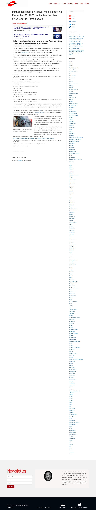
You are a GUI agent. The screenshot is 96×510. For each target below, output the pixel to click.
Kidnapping (71, 246)
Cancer (71, 119)
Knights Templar (72, 248)
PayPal (73, 27)
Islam (70, 236)
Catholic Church (72, 123)
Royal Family (72, 361)
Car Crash (71, 121)
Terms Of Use (47, 507)
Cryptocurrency (72, 151)
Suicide (71, 400)
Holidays (71, 226)
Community (57, 3)
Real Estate (71, 355)
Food (70, 198)
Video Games (72, 438)
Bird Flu (71, 101)
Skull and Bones (72, 379)
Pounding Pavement (73, 333)
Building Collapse (73, 113)
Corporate (71, 145)
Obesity (71, 305)
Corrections (71, 147)
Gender (71, 214)
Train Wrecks (72, 420)
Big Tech (71, 99)
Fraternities (71, 200)
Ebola (70, 165)
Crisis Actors (72, 149)
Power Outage (72, 337)
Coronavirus (72, 143)
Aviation (71, 87)
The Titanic (71, 416)
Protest (70, 345)
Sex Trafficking (72, 371)
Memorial (71, 271)
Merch (81, 3)
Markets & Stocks (73, 259)
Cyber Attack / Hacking (74, 153)
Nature (70, 297)
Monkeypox (71, 283)
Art (70, 79)
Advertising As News (73, 67)
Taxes (70, 406)
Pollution (71, 327)
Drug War (71, 161)
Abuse (70, 63)
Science (71, 365)
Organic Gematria (73, 309)
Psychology (71, 349)
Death (70, 155)
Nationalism (71, 293)
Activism (71, 65)
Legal (70, 252)
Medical (71, 269)
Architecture (72, 77)
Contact (87, 3)
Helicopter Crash (73, 222)
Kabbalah (71, 242)
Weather (71, 450)
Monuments (72, 285)
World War (71, 452)
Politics (70, 325)
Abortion (71, 61)
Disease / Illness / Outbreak (75, 159)
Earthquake (71, 163)
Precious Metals (72, 339)
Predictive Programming (74, 341)
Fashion (71, 188)
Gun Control (72, 218)
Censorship (71, 127)
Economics (71, 169)
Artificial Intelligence (73, 83)
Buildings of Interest (73, 115)
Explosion (71, 187)
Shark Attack (72, 375)
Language (71, 250)
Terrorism (71, 412)
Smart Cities (72, 383)
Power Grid (71, 335)
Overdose (71, 313)
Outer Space (72, 311)
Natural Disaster (72, 295)
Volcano (71, 444)
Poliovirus (71, 323)
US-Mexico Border (73, 434)
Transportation (72, 424)
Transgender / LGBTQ (74, 422)
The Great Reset (73, 414)
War (70, 446)
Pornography (72, 331)
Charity (70, 131)
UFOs (70, 428)
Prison (70, 343)
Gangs (70, 206)
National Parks (72, 291)
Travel (70, 426)
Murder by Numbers (73, 287)
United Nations (72, 432)
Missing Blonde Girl (73, 281)
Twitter (73, 24)
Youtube (73, 18)
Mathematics (72, 265)
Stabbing (71, 389)
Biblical (70, 95)
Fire (70, 194)
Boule (70, 109)
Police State (19, 23)
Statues (71, 396)
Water (70, 448)
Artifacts (71, 81)
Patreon (73, 16)
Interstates (71, 234)
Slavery (71, 381)
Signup (11, 486)
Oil (69, 307)
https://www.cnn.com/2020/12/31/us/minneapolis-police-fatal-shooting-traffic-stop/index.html (33, 138)
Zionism (71, 454)
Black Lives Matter (73, 103)
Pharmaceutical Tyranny (74, 317)
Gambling (71, 204)
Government (72, 216)
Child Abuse (72, 133)
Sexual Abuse (72, 373)
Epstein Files (72, 183)
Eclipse (70, 167)
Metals (70, 275)
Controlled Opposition (74, 141)
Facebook (73, 21)
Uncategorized (72, 430)
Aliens (70, 73)
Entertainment (72, 179)
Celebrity (71, 125)
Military (70, 277)
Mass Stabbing (72, 263)
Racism (25, 23)
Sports (70, 387)
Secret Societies (72, 369)
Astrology (71, 85)
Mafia (70, 255)
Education (71, 171)
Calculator (70, 3)
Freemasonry (72, 202)
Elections (71, 173)
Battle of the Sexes (73, 93)
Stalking (71, 394)
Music (70, 289)
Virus (70, 442)
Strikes (70, 398)
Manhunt (71, 258)
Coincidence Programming (75, 139)
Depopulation (72, 157)
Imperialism (71, 230)
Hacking (71, 220)
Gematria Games (73, 208)
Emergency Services (73, 175)
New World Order (73, 301)
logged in (20, 160)
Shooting (71, 377)
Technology (71, 410)
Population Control (73, 329)
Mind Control (72, 279)
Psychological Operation (74, 347)
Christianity (71, 135)
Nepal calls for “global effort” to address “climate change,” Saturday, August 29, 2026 (76, 40)
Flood (70, 196)
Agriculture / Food (73, 71)
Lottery (70, 254)
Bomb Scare (72, 107)
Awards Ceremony (73, 89)
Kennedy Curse (72, 244)
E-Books (64, 3)
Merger (71, 273)
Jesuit (70, 238)
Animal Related (72, 75)
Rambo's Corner (73, 353)
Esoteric (71, 185)
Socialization (72, 385)
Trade (70, 418)
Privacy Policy (40, 507)
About (76, 3)
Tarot (70, 404)
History (70, 224)
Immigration (72, 228)
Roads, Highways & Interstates (76, 359)
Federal (71, 191)
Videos (70, 440)
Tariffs (70, 402)
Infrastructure (72, 232)
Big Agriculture (72, 97)
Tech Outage (72, 408)
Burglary (71, 117)
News (14, 23)
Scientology (71, 367)
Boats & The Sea (73, 105)
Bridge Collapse (72, 111)
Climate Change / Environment (76, 137)
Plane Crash (72, 319)
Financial (71, 192)
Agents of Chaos (73, 69)
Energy (70, 177)
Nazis (70, 299)
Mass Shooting (72, 261)
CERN (70, 129)
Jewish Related (72, 240)
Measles (71, 267)
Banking (71, 91)
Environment (72, 181)
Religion (71, 357)
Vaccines (71, 436)
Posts (50, 3)
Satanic (71, 363)
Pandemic (71, 315)
